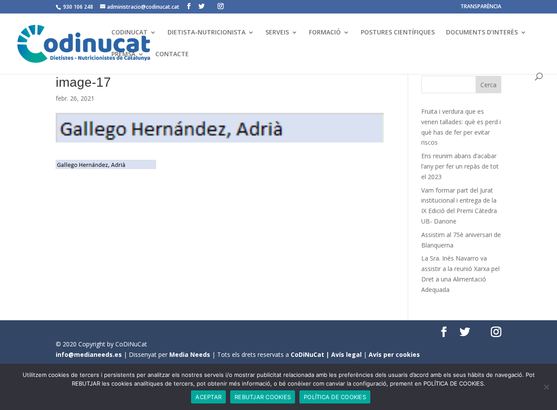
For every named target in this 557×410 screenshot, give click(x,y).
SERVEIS (277, 32)
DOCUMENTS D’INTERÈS (482, 32)
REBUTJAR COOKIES (263, 396)
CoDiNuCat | (311, 354)
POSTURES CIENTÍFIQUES (398, 32)
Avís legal (346, 354)
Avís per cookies (394, 354)
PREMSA (123, 54)
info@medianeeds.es (89, 354)
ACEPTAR (208, 396)
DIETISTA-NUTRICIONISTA (206, 32)
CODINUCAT (129, 32)
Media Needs (189, 354)
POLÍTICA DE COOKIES (335, 396)
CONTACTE (172, 54)
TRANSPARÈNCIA (480, 7)
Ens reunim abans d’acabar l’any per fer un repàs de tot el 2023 (460, 166)
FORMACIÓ (325, 32)
